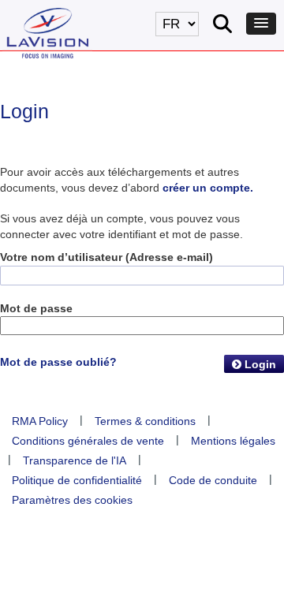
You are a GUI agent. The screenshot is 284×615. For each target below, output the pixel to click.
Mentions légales (233, 440)
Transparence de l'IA (74, 460)
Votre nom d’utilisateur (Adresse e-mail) (106, 257)
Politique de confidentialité (77, 480)
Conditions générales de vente (88, 440)
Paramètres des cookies (72, 500)
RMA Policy (40, 421)
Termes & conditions (145, 421)
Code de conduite (213, 480)
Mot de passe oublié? (58, 362)
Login (258, 364)
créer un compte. (208, 187)
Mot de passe (36, 308)
